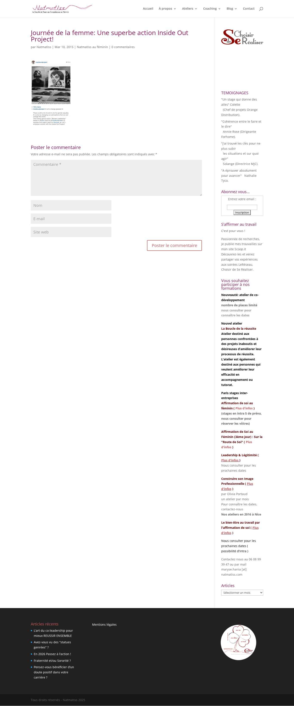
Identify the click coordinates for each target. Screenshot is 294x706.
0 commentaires (123, 47)
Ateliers (187, 9)
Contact (249, 9)
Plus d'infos (244, 408)
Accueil (148, 9)
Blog (230, 9)
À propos (165, 9)
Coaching (210, 9)
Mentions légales (104, 624)
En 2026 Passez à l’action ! (52, 654)
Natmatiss (44, 47)
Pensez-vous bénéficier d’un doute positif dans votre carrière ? (54, 672)
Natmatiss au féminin (92, 47)
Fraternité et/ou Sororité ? (52, 661)
